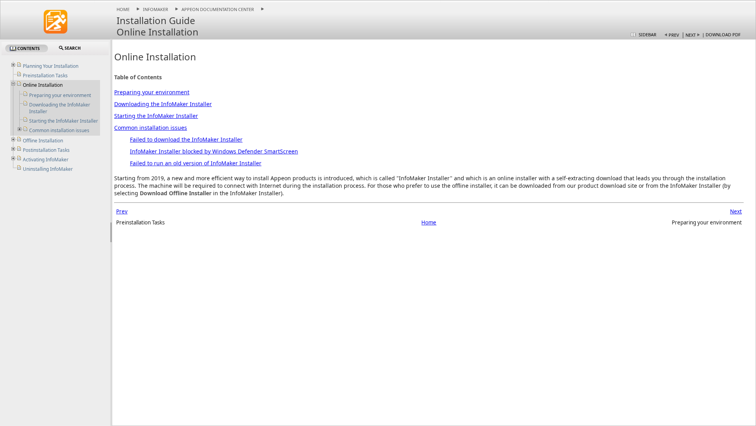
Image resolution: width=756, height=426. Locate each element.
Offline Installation (43, 140)
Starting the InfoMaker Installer (156, 116)
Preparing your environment (151, 92)
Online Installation (43, 85)
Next (691, 35)
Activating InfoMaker (46, 159)
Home (123, 9)
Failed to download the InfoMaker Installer (186, 139)
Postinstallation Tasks (46, 150)
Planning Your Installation (50, 66)
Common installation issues (150, 127)
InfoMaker (155, 9)
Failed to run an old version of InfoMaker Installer (195, 163)
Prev (674, 35)
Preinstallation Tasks (45, 75)
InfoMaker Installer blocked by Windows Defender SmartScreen (214, 151)
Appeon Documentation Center (218, 9)
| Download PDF (721, 34)
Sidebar (647, 34)
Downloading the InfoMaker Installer (163, 104)
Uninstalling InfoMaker (48, 169)
